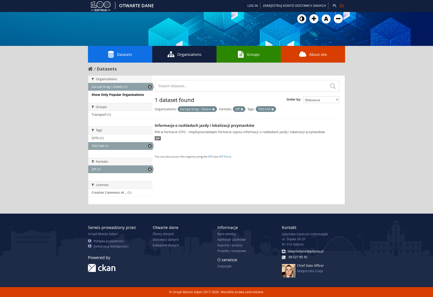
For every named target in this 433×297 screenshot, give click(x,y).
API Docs (224, 156)
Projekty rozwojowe (231, 251)
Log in (252, 5)
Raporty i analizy (229, 245)
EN (341, 5)
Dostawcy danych (166, 239)
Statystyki (224, 266)
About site (318, 54)
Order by (293, 99)
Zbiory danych (163, 234)
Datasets (124, 54)
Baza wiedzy (226, 234)
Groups (253, 54)
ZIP (158, 138)
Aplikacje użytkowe (231, 239)
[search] (333, 85)
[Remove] (213, 109)
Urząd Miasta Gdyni (103, 234)
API (210, 156)
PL (335, 5)
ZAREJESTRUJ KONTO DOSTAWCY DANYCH (294, 5)
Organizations (189, 54)
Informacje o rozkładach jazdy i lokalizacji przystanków (204, 125)
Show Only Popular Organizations (118, 94)
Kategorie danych (166, 245)
